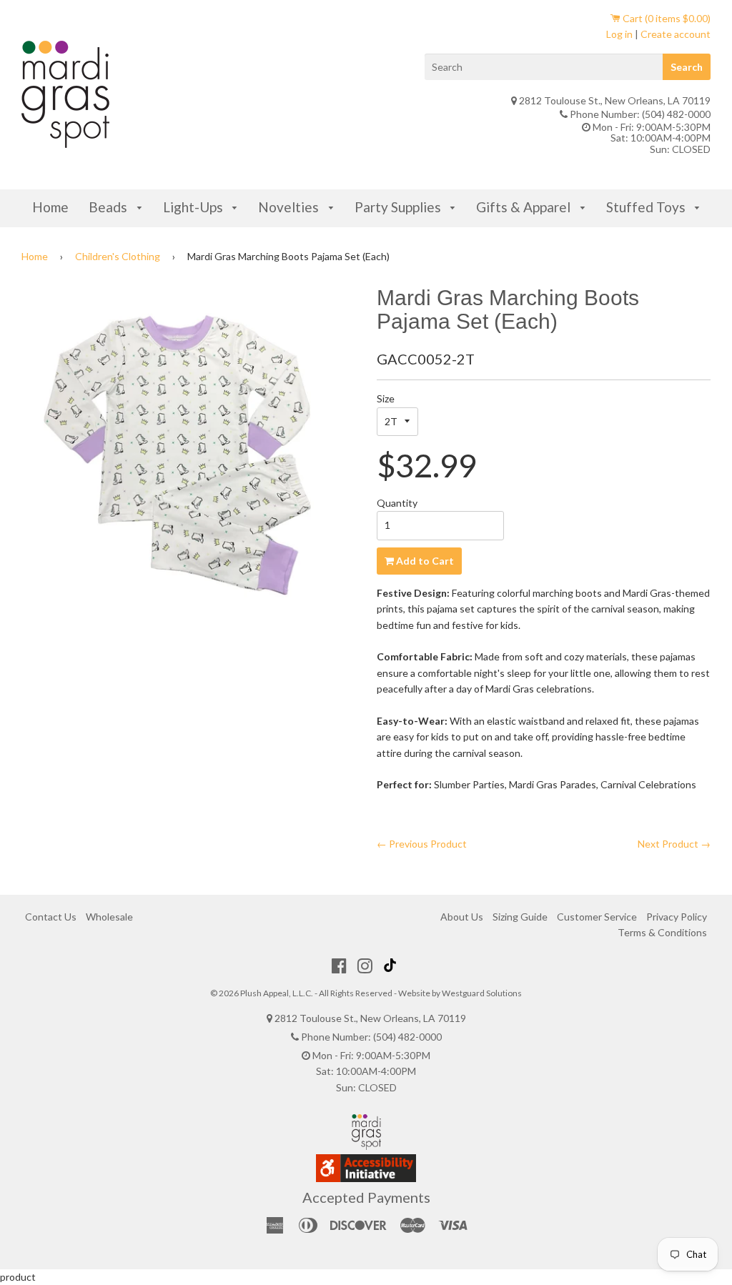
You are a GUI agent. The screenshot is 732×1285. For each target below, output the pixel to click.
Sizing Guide (520, 917)
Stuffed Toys (647, 207)
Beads (109, 207)
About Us (461, 917)
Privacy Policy (676, 917)
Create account (675, 34)
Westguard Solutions (482, 993)
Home (50, 207)
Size (386, 398)
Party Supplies (399, 207)
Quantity (397, 503)
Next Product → (674, 844)
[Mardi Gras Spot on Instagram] (365, 965)
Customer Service (597, 917)
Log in (619, 34)
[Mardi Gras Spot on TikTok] (392, 965)
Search (687, 67)
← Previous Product (422, 844)
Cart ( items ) (665, 18)
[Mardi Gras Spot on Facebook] (339, 965)
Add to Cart (424, 561)
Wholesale (109, 917)
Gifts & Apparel (524, 207)
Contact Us (50, 917)
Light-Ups (194, 207)
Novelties (290, 207)
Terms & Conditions (662, 932)
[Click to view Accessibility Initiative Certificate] (366, 1178)
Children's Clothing (117, 256)
